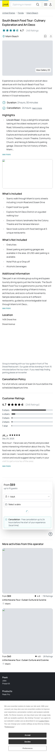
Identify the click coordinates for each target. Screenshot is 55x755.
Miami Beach (32, 13)
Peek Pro (6, 694)
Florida (21, 13)
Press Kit (6, 683)
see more (6, 154)
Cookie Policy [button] (43, 721)
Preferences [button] (9, 727)
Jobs (4, 680)
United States (8, 13)
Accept (27, 735)
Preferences (28, 748)
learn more (37, 108)
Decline (28, 742)
